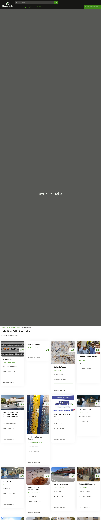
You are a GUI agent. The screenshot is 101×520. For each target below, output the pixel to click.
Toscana (55, 419)
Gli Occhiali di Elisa (61, 484)
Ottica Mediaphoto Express (35, 438)
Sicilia (80, 360)
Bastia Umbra (11, 419)
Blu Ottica (7, 481)
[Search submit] (56, 2)
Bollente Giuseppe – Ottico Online (35, 488)
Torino (10, 484)
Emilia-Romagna (82, 413)
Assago (36, 347)
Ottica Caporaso (85, 409)
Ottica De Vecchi (60, 367)
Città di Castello (11, 362)
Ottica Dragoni (8, 359)
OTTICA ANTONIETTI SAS (62, 415)
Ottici (8, 327)
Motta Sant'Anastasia (37, 442)
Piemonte (5, 484)
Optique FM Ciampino (87, 484)
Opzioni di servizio (15, 327)
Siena (59, 419)
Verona (59, 370)
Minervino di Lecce (37, 492)
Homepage (3, 327)
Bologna (89, 413)
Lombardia (30, 347)
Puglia (29, 492)
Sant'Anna (61, 487)
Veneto (55, 370)
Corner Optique (34, 344)
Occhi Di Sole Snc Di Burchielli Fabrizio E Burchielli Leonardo (10, 414)
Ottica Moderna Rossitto (88, 357)
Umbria (4, 362)
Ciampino (85, 487)
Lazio (80, 487)
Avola (84, 360)
